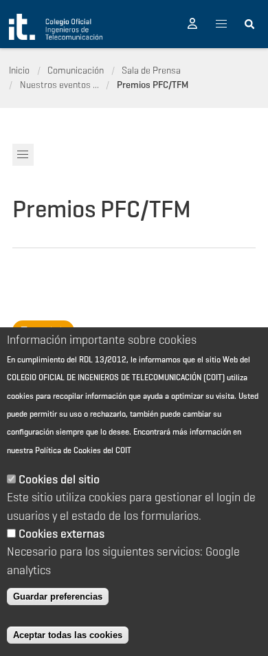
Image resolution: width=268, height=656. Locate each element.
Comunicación (75, 70)
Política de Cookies (68, 450)
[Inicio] (55, 27)
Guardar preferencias (57, 596)
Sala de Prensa (151, 70)
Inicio (19, 70)
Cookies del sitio (59, 479)
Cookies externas (61, 533)
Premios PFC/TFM (152, 84)
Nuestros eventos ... (59, 84)
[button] (192, 24)
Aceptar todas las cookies (67, 635)
